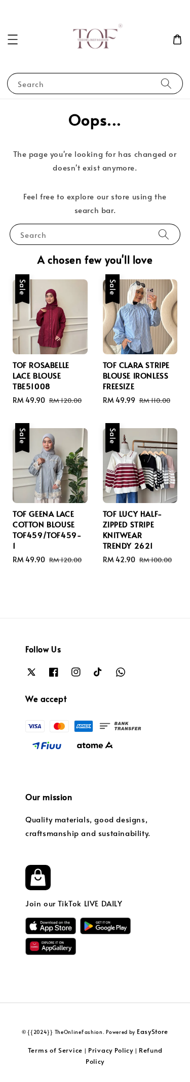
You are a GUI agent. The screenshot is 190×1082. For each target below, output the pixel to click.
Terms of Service (55, 1050)
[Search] (166, 83)
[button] (13, 39)
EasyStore (152, 1031)
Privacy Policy (110, 1050)
